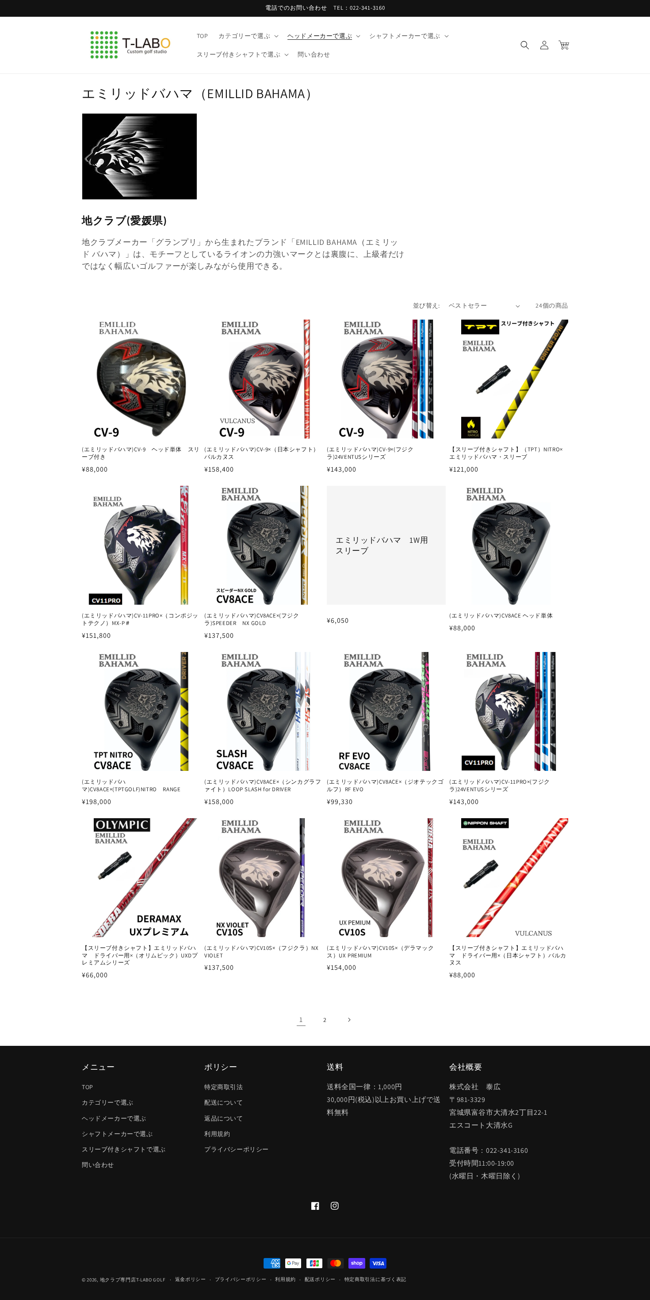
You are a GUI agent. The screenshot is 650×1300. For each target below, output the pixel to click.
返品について (223, 1118)
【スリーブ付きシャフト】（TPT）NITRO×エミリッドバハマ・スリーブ (506, 453)
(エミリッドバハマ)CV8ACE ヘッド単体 (504, 615)
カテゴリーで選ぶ (108, 1102)
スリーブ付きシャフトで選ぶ (124, 1149)
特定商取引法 (223, 1087)
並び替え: (426, 305)
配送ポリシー (320, 1279)
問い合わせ (98, 1165)
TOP (87, 1087)
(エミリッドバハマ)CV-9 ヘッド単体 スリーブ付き (141, 453)
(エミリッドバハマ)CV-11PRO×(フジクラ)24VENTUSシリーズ (499, 785)
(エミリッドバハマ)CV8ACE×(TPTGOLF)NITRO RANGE (131, 785)
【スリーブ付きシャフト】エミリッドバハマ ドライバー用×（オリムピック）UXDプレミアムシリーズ (140, 956)
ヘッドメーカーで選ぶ (114, 1118)
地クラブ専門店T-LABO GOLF (132, 1280)
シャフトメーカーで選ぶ (117, 1134)
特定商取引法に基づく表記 (375, 1279)
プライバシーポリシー (236, 1149)
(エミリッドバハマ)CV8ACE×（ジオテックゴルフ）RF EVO (385, 785)
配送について (223, 1102)
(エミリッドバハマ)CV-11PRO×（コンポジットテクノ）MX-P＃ (140, 619)
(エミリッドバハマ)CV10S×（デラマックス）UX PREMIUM (380, 952)
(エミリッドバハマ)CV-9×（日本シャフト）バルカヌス (261, 453)
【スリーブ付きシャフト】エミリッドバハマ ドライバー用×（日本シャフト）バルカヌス (507, 956)
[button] (247, 36)
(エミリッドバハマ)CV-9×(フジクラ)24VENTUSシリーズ (370, 453)
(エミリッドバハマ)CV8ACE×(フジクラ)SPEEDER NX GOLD (251, 619)
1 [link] (301, 1019)
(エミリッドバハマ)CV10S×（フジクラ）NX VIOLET (263, 952)
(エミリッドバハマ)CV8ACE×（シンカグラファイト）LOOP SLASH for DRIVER (262, 785)
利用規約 (217, 1134)
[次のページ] (349, 1019)
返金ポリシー (190, 1279)
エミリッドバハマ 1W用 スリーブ (386, 545)
